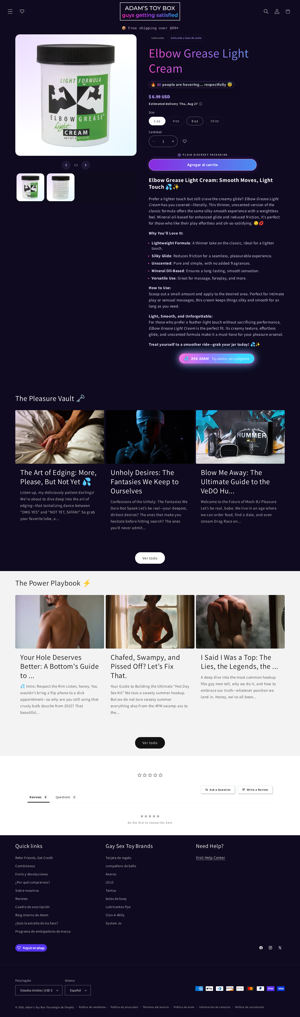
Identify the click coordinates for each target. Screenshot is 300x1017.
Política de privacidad (124, 1007)
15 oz (217, 122)
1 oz (157, 121)
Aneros (111, 874)
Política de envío (184, 1007)
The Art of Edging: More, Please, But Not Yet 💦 (58, 477)
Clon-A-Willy (115, 915)
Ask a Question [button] (220, 789)
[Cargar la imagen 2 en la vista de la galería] (60, 187)
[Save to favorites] (184, 141)
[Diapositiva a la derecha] (85, 165)
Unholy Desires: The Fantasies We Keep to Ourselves (145, 481)
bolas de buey (116, 898)
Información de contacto (214, 1007)
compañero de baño (121, 866)
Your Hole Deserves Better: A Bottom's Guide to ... (59, 666)
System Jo (114, 923)
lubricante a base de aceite (186, 38)
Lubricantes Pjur (118, 907)
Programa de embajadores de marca (43, 931)
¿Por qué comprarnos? (32, 882)
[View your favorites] (22, 11)
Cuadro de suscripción (32, 907)
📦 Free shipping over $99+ (150, 28)
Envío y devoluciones (31, 874)
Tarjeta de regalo (118, 857)
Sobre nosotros (27, 890)
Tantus (111, 890)
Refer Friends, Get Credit (34, 857)
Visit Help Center (210, 857)
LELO (110, 882)
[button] (10, 11)
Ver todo (150, 558)
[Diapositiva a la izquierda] (66, 165)
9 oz (195, 121)
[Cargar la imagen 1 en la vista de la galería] (30, 187)
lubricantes (157, 38)
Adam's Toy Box (36, 1007)
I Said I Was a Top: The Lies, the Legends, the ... (239, 662)
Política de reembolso (92, 1007)
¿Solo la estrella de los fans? (36, 923)
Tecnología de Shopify (60, 1007)
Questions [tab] (63, 797)
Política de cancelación (249, 1007)
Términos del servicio (156, 1007)
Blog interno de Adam (31, 915)
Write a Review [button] (257, 789)
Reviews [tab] (36, 797)
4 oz (178, 122)
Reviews (21, 898)
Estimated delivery (173, 104)
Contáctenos (25, 866)
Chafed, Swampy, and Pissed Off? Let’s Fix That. (145, 666)
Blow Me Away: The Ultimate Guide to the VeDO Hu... (235, 481)
